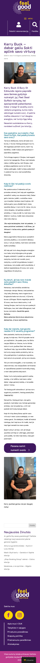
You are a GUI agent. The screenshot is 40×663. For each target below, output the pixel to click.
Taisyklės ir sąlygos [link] (16, 627)
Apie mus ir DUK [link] (14, 623)
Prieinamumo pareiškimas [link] (19, 640)
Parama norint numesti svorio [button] (18, 448)
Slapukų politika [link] (15, 636)
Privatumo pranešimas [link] (17, 631)
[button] (27, 18)
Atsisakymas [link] (13, 644)
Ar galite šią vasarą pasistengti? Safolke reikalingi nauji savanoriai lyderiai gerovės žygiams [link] (20, 539)
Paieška (32, 525)
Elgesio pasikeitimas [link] (23, 56)
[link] (22, 13)
